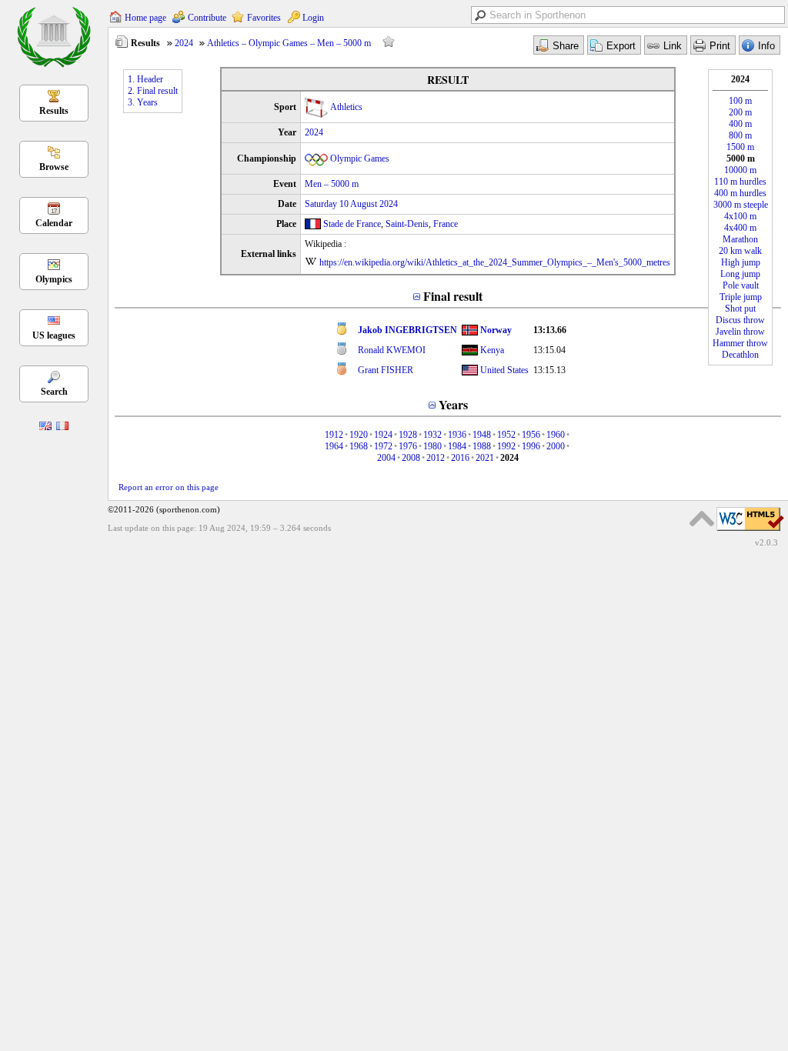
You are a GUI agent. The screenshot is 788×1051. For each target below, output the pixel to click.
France (445, 224)
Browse (53, 167)
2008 (411, 457)
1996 (531, 446)
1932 (432, 434)
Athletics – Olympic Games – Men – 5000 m (289, 43)
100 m (740, 100)
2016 (460, 457)
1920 (358, 434)
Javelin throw (740, 331)
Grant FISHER (385, 370)
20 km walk (740, 250)
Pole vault (741, 285)
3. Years (143, 102)
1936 (457, 434)
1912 (334, 434)
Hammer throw (740, 343)
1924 (383, 434)
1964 (334, 446)
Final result (452, 296)
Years (453, 404)
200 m (740, 112)
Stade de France (352, 224)
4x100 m (740, 216)
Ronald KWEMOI (392, 350)
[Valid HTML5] (750, 531)
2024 (184, 43)
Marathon (740, 239)
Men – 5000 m (332, 184)
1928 (408, 434)
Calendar (53, 223)
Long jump (740, 274)
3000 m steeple (740, 204)
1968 (358, 446)
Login (313, 17)
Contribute (207, 17)
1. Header (145, 79)
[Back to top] (702, 518)
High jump (740, 262)
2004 (386, 457)
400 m (740, 123)
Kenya (492, 350)
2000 (555, 446)
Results (53, 110)
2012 (435, 457)
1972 (383, 446)
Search (54, 391)
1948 (481, 434)
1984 (457, 446)
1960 (555, 434)
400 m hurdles (740, 193)
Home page (145, 17)
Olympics (53, 279)
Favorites (264, 17)
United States (504, 370)
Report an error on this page (169, 487)
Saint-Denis (407, 224)
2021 (485, 457)
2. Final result (153, 90)
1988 (481, 446)
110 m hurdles (740, 181)
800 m (740, 135)
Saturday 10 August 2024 (351, 204)
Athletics (346, 107)
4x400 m (740, 227)
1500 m (740, 147)
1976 (408, 446)
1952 (506, 434)
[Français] (62, 427)
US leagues (53, 335)
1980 (432, 446)
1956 (531, 434)
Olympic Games (359, 158)
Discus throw (740, 320)
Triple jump (741, 297)
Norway (496, 330)
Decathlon (740, 354)
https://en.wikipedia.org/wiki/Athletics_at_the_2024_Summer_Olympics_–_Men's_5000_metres (494, 262)
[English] (45, 427)
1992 (506, 446)
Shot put (740, 308)
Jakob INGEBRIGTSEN (407, 330)
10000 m (740, 170)
